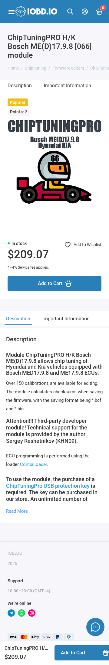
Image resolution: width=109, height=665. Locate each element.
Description (20, 85)
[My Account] (84, 11)
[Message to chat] (95, 627)
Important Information (67, 85)
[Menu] (11, 11)
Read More (17, 511)
